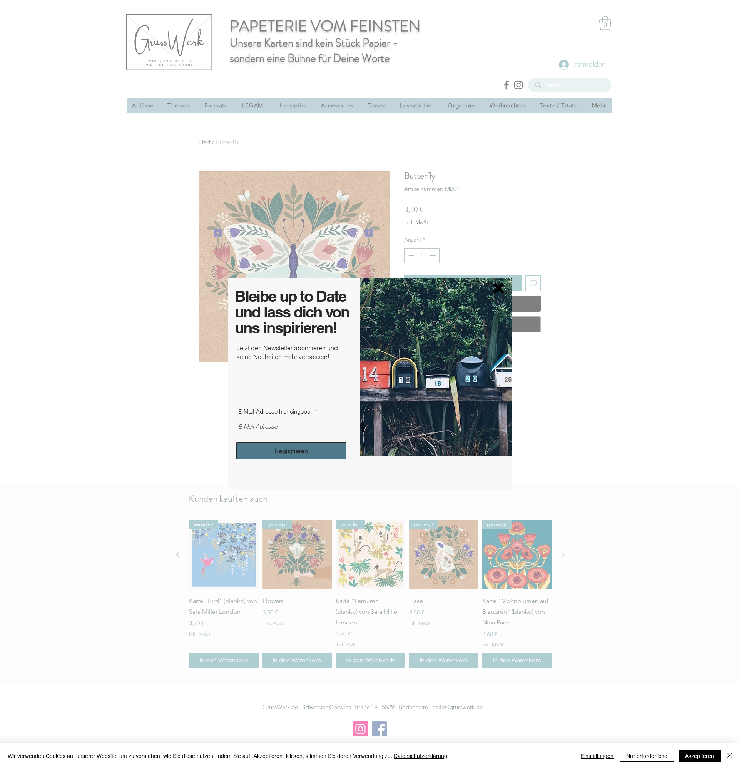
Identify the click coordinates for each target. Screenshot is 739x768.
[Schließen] (729, 756)
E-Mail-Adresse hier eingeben (275, 411)
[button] (498, 288)
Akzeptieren (699, 756)
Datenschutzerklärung (420, 756)
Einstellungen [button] (597, 756)
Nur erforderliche (646, 756)
